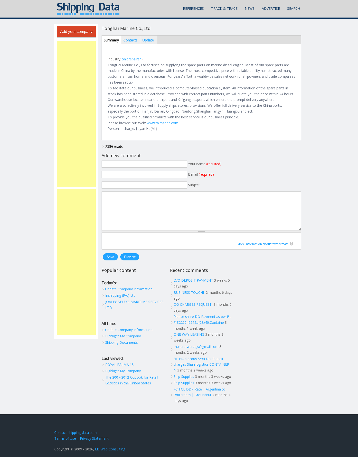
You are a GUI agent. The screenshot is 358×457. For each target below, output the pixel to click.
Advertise (271, 8)
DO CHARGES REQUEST (193, 304)
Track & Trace (224, 8)
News (249, 8)
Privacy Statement (94, 438)
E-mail (201, 174)
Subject (194, 184)
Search (293, 8)
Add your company (76, 31)
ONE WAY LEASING (189, 334)
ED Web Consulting (110, 449)
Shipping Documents (121, 342)
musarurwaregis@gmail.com (196, 346)
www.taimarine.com (162, 123)
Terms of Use (65, 438)
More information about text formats (263, 244)
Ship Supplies (184, 376)
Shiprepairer (131, 59)
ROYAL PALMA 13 (119, 364)
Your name (204, 164)
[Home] (88, 9)
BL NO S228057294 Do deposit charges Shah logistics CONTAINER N (201, 364)
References (193, 8)
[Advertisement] (76, 114)
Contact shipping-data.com (75, 432)
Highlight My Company (123, 336)
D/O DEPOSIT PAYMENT (193, 280)
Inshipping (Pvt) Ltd (120, 295)
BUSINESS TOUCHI (189, 292)
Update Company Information (128, 289)
